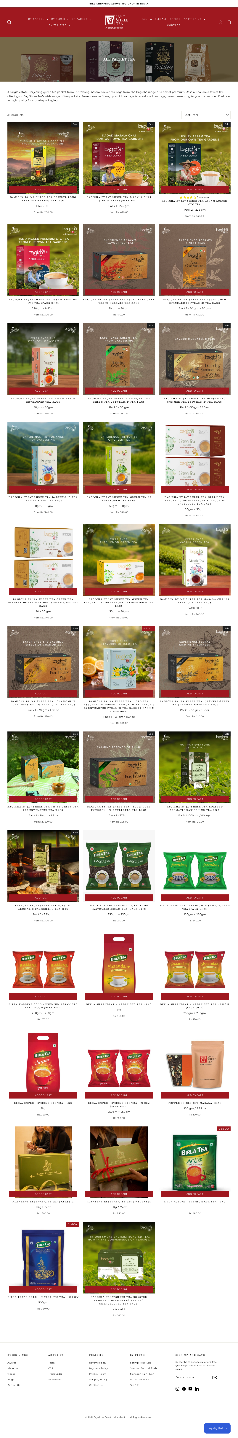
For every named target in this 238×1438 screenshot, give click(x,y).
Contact (173, 25)
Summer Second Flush (143, 1368)
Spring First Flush (140, 1362)
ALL (144, 19)
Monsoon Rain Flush (142, 1373)
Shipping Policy (98, 1379)
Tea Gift (134, 1385)
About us (12, 1368)
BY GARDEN (37, 19)
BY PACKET (80, 19)
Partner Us (13, 1385)
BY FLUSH (58, 19)
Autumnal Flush (139, 1379)
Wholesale (158, 19)
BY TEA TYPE (58, 25)
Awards (11, 1362)
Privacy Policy (97, 1373)
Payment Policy (98, 1368)
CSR (50, 1368)
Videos (11, 1373)
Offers (175, 19)
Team (51, 1362)
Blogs (10, 1379)
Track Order (55, 1373)
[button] (188, 197)
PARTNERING (193, 19)
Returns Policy (98, 1362)
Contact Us (96, 1385)
